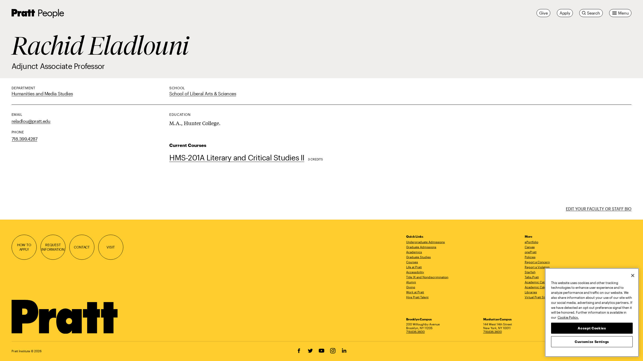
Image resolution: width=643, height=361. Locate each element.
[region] (592, 312)
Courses (412, 262)
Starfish (530, 272)
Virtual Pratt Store (537, 297)
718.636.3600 (415, 331)
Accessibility (415, 272)
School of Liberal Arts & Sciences (202, 93)
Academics (414, 252)
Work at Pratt (415, 292)
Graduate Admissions (421, 247)
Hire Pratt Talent (417, 297)
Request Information (53, 247)
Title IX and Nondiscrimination (427, 277)
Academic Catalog (538, 282)
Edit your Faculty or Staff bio (598, 208)
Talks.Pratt (532, 277)
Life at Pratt (414, 267)
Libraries (531, 292)
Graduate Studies (418, 257)
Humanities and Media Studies (42, 93)
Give (543, 13)
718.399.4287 (24, 139)
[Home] (65, 317)
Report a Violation (537, 267)
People (50, 12)
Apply (565, 13)
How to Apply (24, 247)
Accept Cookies (592, 328)
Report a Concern (537, 262)
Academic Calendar (539, 287)
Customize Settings (592, 341)
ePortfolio (531, 242)
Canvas (530, 247)
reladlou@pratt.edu (31, 121)
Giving (410, 287)
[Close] (632, 275)
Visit (110, 247)
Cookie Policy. (568, 317)
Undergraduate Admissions (425, 242)
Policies (530, 257)
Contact (82, 247)
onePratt (531, 252)
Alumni (411, 282)
